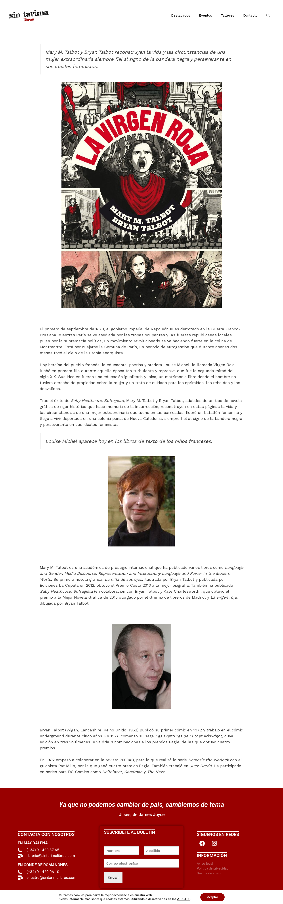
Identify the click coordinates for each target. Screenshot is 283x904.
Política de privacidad (212, 868)
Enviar (113, 877)
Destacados (180, 15)
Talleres (227, 15)
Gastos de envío (209, 873)
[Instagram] (214, 843)
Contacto (250, 15)
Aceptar (212, 897)
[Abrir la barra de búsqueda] (268, 15)
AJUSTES (183, 899)
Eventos (205, 15)
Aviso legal (205, 864)
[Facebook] (202, 843)
